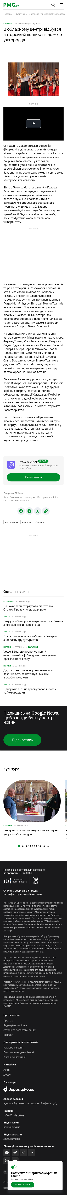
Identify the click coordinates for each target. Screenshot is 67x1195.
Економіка (8, 602)
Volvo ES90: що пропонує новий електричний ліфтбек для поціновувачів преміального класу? (29, 655)
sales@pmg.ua (11, 1138)
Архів (6, 1070)
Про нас (8, 1020)
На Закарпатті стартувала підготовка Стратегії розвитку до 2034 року (28, 608)
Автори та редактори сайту (19, 1030)
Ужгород (39, 522)
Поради (7, 647)
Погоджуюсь (22, 1185)
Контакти (8, 1034)
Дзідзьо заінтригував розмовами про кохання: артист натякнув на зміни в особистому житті (28, 674)
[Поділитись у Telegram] (29, 511)
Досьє (7, 1074)
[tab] (19, 846)
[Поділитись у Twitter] (37, 511)
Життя (6, 617)
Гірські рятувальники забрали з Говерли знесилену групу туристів (30, 638)
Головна (7, 14)
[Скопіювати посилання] (46, 511)
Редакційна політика (15, 1025)
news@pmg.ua (11, 1127)
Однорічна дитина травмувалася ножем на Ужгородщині (29, 691)
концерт (26, 522)
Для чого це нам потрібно (22, 1179)
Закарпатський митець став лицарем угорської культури (31, 832)
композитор (11, 522)
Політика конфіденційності (18, 1052)
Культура (20, 14)
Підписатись (33, 477)
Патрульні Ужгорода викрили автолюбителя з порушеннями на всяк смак (33, 623)
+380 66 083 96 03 (13, 1115)
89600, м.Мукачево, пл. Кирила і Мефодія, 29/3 (30, 1103)
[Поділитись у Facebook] (21, 511)
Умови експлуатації (14, 1057)
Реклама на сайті (13, 1047)
